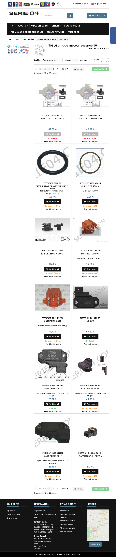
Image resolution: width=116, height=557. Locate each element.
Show (68, 60)
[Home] (12, 26)
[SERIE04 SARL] (24, 13)
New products (13, 514)
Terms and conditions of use (27, 32)
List (107, 62)
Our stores (12, 518)
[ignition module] (52, 365)
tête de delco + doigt (52, 253)
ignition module (52, 388)
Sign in (85, 4)
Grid (103, 62)
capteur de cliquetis (90, 456)
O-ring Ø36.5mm (90, 186)
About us (23, 25)
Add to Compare (53, 141)
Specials (11, 510)
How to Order (72, 25)
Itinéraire (95, 544)
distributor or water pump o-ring (52, 187)
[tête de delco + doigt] (52, 230)
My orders (64, 510)
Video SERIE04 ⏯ (39, 25)
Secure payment (55, 32)
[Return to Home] (10, 39)
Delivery (56, 25)
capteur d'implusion (52, 118)
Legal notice (39, 510)
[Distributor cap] (90, 230)
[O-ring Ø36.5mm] (90, 162)
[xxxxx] (90, 297)
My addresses (66, 524)
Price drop (74, 32)
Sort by (37, 60)
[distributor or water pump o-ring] (52, 162)
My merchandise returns (68, 515)
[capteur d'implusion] (52, 95)
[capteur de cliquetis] (90, 432)
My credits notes (67, 520)
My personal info (67, 528)
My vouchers (66, 531)
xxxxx (90, 321)
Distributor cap (90, 253)
